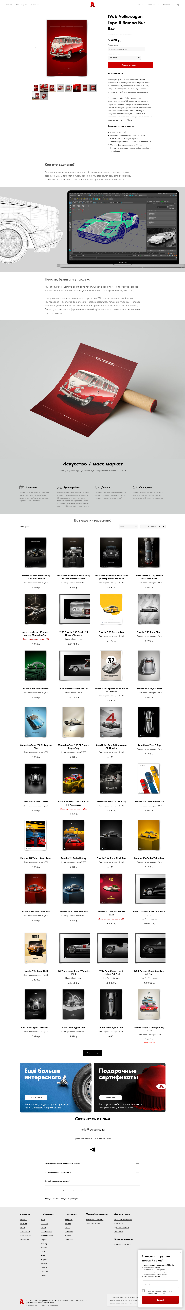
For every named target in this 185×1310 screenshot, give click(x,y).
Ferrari (43, 1227)
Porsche (44, 1223)
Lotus (43, 1251)
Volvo (43, 1275)
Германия (69, 1239)
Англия (68, 1223)
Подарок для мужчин (123, 1219)
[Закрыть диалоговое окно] (180, 1252)
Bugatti (44, 1259)
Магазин (35, 5)
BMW (43, 1255)
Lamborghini (46, 1231)
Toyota (44, 1263)
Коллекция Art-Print (122, 1244)
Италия (68, 1235)
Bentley (44, 1243)
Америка (68, 1219)
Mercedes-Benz (47, 1235)
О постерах (21, 5)
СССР (67, 1227)
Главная (8, 5)
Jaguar (44, 1239)
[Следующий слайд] (99, 48)
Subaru (44, 1247)
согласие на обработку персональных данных (159, 1292)
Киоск (140, 5)
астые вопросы (122, 1227)
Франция (69, 1231)
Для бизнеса (153, 5)
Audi (43, 1219)
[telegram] (177, 4)
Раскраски (24, 1239)
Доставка (118, 1231)
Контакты (167, 5)
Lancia (44, 1267)
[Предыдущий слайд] (35, 48)
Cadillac (44, 1271)
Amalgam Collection (94, 1219)
